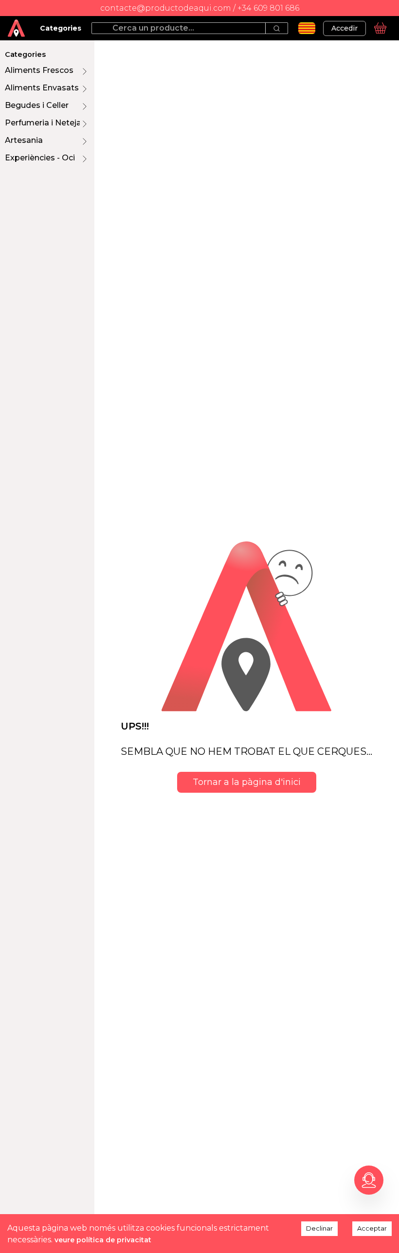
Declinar (319, 1228)
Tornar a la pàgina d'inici (247, 782)
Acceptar (372, 1228)
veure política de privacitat (102, 1240)
